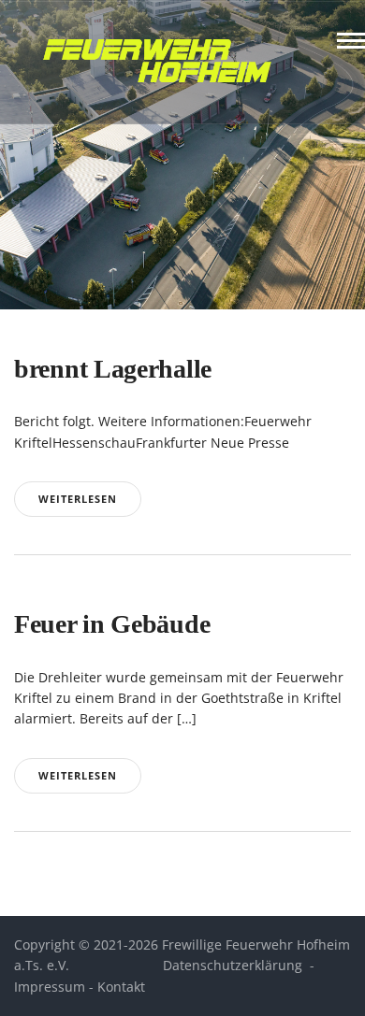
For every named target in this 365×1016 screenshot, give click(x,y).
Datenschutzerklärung (232, 965)
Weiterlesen (77, 499)
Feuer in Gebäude (112, 623)
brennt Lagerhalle (113, 368)
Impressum (49, 986)
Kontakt (121, 986)
